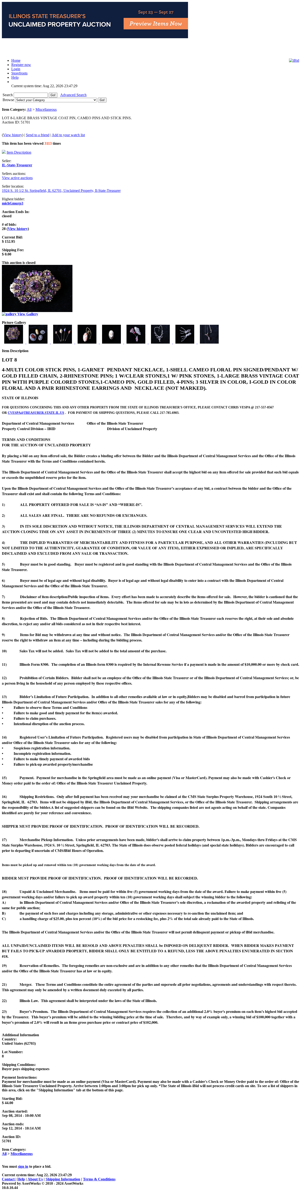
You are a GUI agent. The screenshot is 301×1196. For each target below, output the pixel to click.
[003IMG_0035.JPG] (63, 342)
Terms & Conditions (99, 1179)
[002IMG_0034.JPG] (38, 342)
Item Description (19, 152)
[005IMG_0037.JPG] (112, 342)
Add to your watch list (68, 135)
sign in (23, 1166)
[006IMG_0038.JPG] (136, 342)
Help (21, 1179)
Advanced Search (73, 95)
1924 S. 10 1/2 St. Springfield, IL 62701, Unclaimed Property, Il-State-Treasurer (61, 191)
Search (8, 95)
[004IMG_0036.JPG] (87, 342)
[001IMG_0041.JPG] (14, 342)
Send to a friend (37, 135)
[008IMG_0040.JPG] (185, 342)
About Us (35, 1179)
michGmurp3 (12, 203)
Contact (9, 1179)
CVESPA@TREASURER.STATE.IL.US (36, 413)
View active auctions (17, 178)
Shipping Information (63, 1179)
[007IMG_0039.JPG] (161, 342)
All (29, 109)
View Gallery (27, 314)
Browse (9, 100)
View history (12, 135)
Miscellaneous (46, 109)
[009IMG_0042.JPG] (209, 342)
